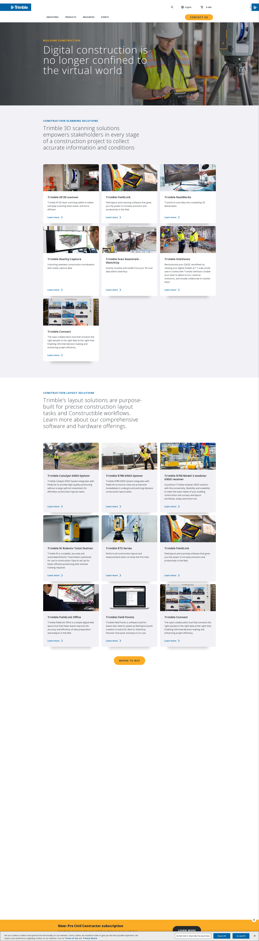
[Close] (255, 936)
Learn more (53, 217)
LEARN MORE (187, 930)
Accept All (241, 936)
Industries (53, 17)
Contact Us (199, 17)
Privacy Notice (90, 938)
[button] (184, 7)
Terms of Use (71, 938)
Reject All (222, 936)
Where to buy (129, 660)
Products (70, 17)
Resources (88, 17)
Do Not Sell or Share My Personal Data (193, 936)
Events (105, 17)
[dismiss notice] (254, 920)
